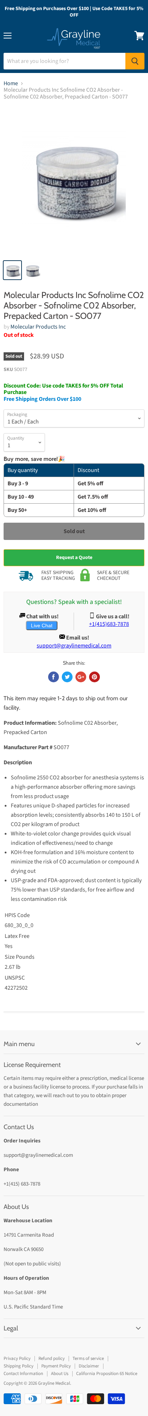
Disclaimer (89, 1366)
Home (11, 83)
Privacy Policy (17, 1358)
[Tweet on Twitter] (67, 677)
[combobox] (64, 61)
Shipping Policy (18, 1366)
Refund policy (51, 1358)
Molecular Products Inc (38, 327)
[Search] (134, 61)
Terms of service (88, 1358)
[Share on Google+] (80, 677)
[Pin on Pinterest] (94, 677)
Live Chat (41, 625)
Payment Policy (56, 1366)
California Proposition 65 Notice (106, 1373)
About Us (59, 1373)
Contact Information (23, 1373)
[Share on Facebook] (53, 677)
